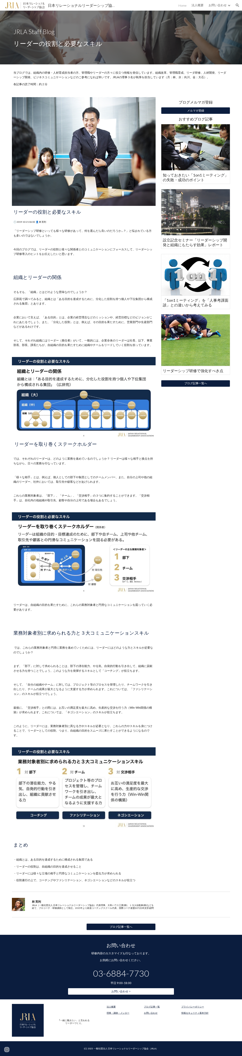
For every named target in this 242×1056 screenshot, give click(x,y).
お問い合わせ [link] (218, 5)
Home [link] (182, 5)
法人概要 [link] (198, 5)
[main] (121, 37)
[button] (237, 5)
